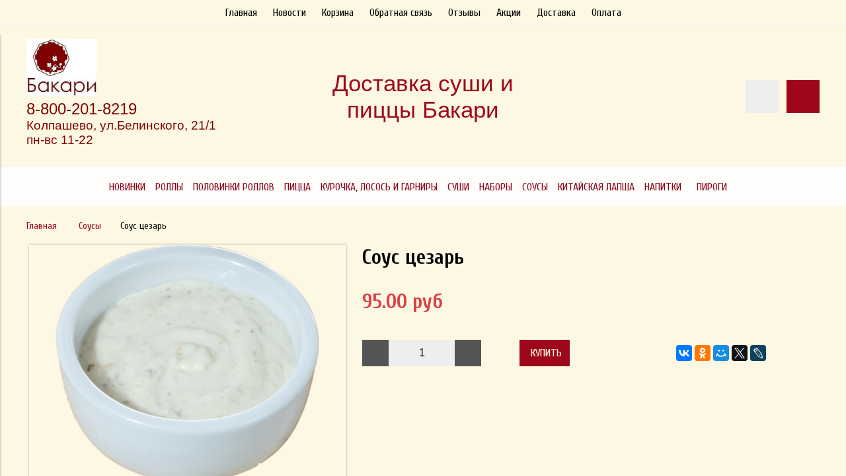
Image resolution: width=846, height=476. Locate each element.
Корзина (338, 13)
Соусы (90, 225)
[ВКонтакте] (684, 353)
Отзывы (464, 13)
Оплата (606, 13)
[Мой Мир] (721, 353)
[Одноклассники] (703, 353)
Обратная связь (400, 13)
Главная (241, 13)
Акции (508, 13)
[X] (740, 353)
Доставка (556, 13)
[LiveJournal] (758, 353)
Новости (289, 13)
